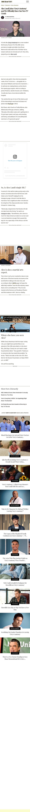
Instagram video (6, 213)
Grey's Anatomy (14, 5)
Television (7, 5)
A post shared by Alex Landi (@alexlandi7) (15, 175)
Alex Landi (14, 54)
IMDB (14, 283)
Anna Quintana (10, 16)
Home (2, 5)
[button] (28, 2)
